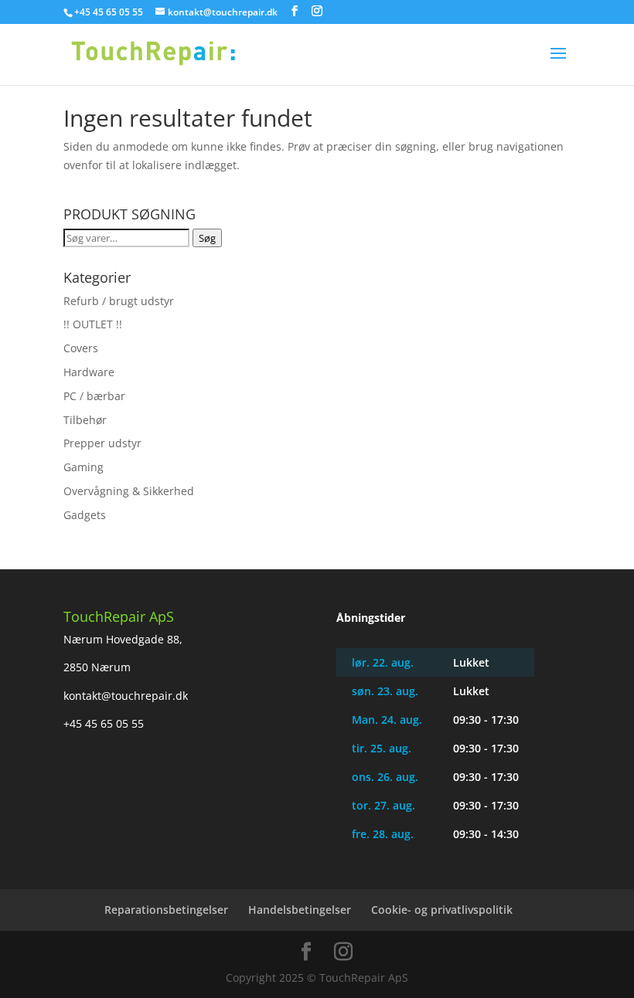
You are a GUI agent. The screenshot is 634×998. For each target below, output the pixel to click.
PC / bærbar (94, 396)
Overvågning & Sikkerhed (128, 491)
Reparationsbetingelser (166, 909)
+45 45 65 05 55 (103, 723)
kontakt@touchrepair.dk (125, 695)
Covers (80, 348)
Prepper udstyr (102, 443)
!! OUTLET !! (92, 324)
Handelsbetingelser (299, 909)
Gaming (83, 467)
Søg (207, 238)
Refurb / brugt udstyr (118, 301)
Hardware (88, 372)
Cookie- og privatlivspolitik (442, 909)
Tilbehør (85, 419)
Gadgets (84, 514)
